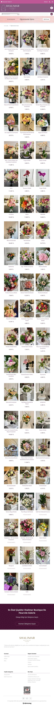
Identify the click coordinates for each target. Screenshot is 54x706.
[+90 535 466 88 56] (49, 2)
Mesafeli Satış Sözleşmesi (33, 656)
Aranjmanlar (7, 674)
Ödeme (29, 662)
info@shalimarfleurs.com (33, 676)
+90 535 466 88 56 (32, 674)
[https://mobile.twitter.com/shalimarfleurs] (27, 698)
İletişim (46, 2)
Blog (5, 660)
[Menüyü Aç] (52, 14)
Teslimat (30, 664)
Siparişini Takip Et (7, 2)
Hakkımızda (6, 656)
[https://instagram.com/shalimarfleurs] (30, 698)
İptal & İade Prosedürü (33, 666)
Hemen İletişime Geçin (27, 624)
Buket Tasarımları (8, 676)
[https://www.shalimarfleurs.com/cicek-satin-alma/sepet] (51, 8)
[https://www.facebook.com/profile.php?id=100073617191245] (23, 698)
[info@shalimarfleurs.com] (52, 2)
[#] (10, 8)
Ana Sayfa (6, 25)
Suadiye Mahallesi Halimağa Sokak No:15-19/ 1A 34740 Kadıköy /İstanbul (34, 680)
